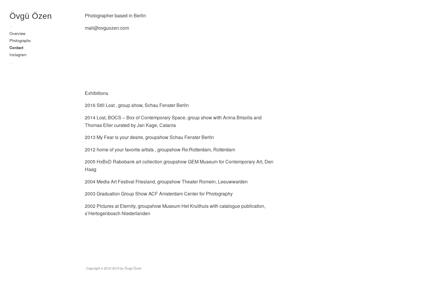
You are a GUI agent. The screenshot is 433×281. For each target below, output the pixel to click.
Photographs (20, 40)
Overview (17, 33)
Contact (16, 47)
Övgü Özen (30, 16)
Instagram (18, 54)
